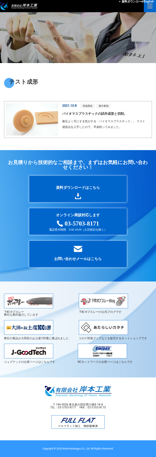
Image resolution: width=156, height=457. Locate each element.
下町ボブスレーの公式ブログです (100, 311)
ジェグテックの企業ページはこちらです (29, 361)
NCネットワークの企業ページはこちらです (105, 361)
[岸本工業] (19, 5)
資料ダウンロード (131, 1)
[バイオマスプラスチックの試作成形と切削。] (32, 119)
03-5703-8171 (67, 407)
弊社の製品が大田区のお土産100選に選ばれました (36, 338)
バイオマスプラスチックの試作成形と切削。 (94, 114)
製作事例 (103, 106)
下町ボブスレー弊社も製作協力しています (21, 313)
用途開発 (87, 106)
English (147, 1)
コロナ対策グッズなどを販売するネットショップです (113, 338)
